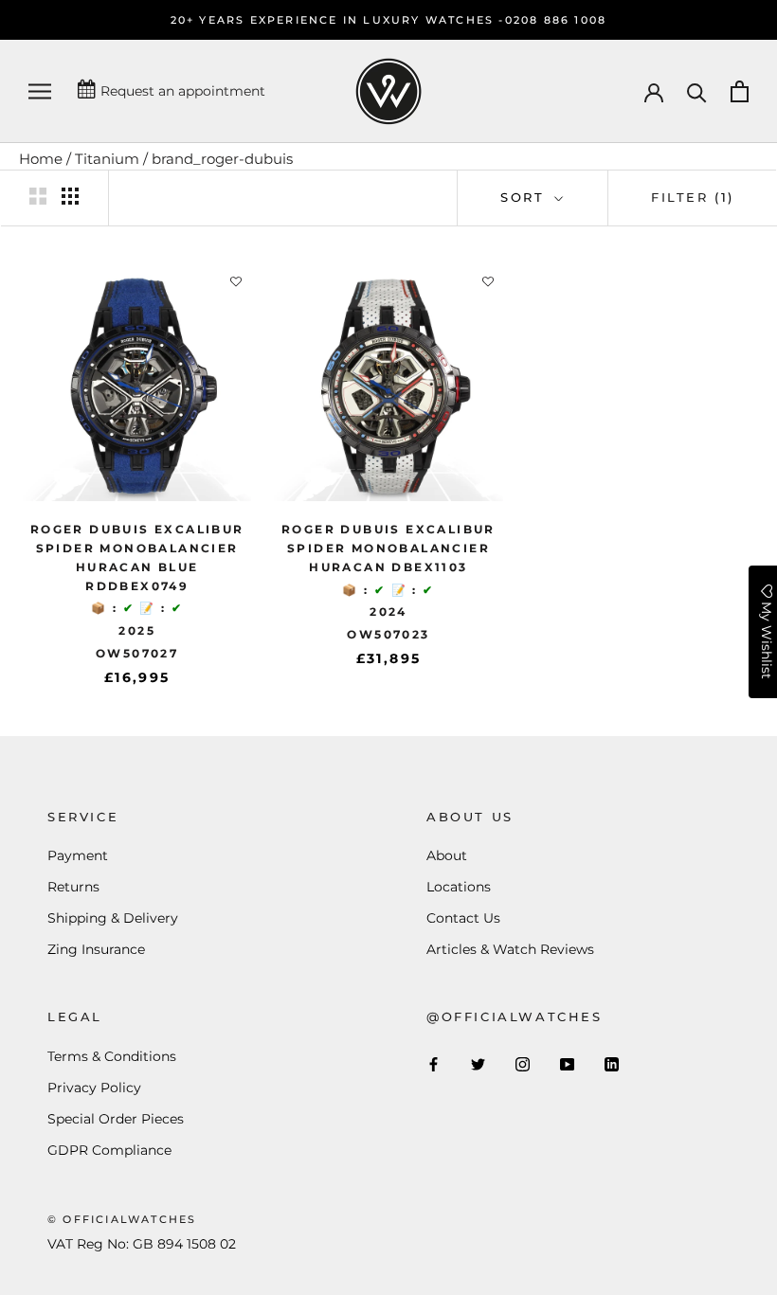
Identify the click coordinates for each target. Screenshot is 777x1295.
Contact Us (463, 917)
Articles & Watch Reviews (510, 949)
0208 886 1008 (556, 20)
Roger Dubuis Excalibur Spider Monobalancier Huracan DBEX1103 (388, 548)
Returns (73, 886)
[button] (236, 282)
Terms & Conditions (111, 1056)
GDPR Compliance (109, 1150)
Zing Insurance (96, 949)
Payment (77, 855)
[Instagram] (522, 1064)
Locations (458, 886)
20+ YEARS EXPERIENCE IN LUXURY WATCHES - (338, 20)
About (446, 855)
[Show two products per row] (37, 196)
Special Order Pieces (115, 1118)
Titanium (107, 159)
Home (41, 159)
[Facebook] (433, 1064)
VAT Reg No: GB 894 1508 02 (141, 1243)
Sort (525, 197)
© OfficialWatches (121, 1219)
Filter (692, 197)
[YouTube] (567, 1064)
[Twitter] (478, 1064)
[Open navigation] (39, 91)
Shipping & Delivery (112, 917)
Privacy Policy (94, 1087)
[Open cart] (740, 91)
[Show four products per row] (70, 196)
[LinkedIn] (612, 1064)
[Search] (697, 91)
